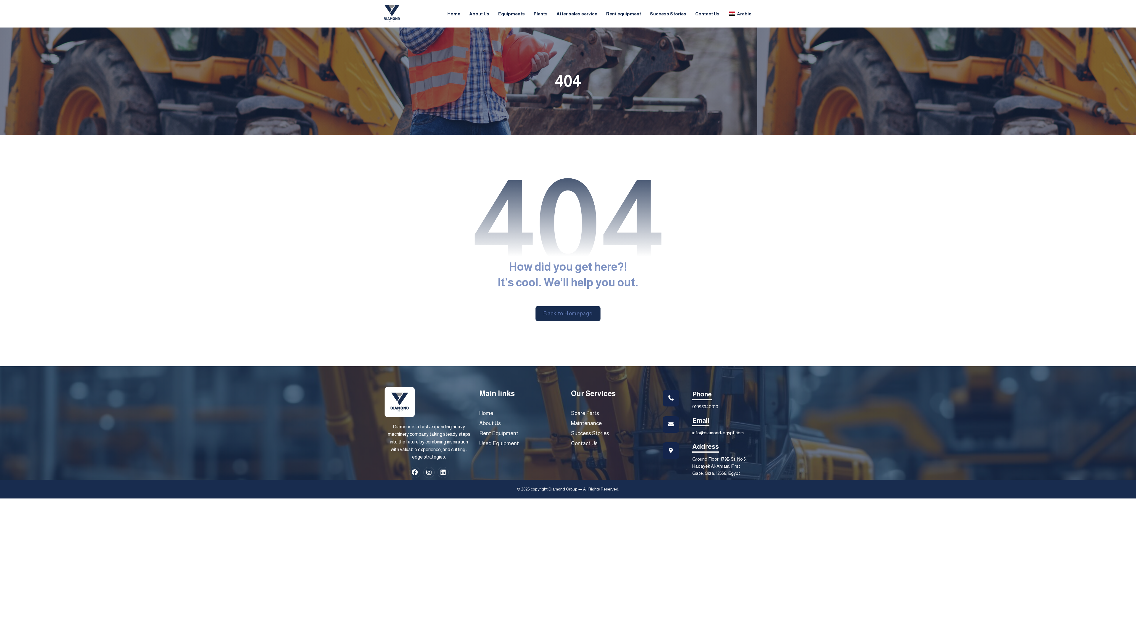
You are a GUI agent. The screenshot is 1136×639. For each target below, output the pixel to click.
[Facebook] (414, 472)
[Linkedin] (443, 472)
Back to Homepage (568, 314)
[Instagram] (429, 472)
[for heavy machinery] (392, 13)
